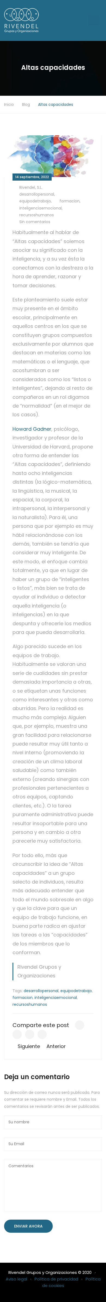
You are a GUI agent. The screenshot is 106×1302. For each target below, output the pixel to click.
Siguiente (28, 1046)
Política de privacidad (56, 1279)
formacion (70, 201)
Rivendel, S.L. (30, 187)
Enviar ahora (28, 1226)
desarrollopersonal (36, 194)
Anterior (56, 1046)
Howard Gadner (32, 429)
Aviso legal (16, 1279)
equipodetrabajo (35, 201)
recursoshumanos (36, 215)
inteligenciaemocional (40, 208)
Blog (26, 104)
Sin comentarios (34, 222)
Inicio (9, 104)
